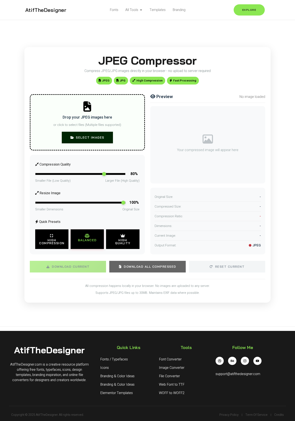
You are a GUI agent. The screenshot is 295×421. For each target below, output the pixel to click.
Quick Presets (49, 221)
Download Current (70, 267)
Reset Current (230, 267)
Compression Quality (55, 164)
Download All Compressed (150, 267)
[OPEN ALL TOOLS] (141, 10)
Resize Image (49, 193)
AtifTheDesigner (45, 10)
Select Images (90, 137)
